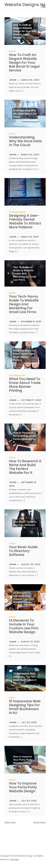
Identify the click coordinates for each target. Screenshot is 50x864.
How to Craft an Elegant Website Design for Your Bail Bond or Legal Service (24, 63)
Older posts (10, 822)
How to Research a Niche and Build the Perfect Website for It (25, 467)
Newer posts (40, 822)
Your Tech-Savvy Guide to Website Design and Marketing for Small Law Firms (24, 304)
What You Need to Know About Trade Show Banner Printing (25, 385)
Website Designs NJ (25, 4)
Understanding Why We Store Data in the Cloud (25, 141)
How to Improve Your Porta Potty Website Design (23, 787)
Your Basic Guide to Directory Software (23, 551)
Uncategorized (17, 212)
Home (12, 51)
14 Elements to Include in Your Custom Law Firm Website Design (23, 626)
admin (13, 79)
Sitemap (15, 859)
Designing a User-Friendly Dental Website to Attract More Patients (25, 221)
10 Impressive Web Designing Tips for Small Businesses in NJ (25, 707)
